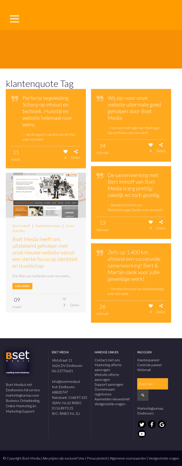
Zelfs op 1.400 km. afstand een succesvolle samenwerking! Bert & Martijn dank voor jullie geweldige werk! (134, 265)
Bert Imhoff (21, 226)
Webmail (144, 370)
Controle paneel (149, 365)
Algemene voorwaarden (128, 458)
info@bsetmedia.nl (66, 381)
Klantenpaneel (148, 360)
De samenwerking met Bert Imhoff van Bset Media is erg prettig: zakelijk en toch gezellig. (134, 185)
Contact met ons (107, 360)
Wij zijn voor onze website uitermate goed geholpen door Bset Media (134, 107)
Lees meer (22, 286)
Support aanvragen (109, 384)
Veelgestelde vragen (110, 404)
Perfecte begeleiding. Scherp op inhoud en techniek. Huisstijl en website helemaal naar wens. (47, 111)
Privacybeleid (97, 458)
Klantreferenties (47, 226)
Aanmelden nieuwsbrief (112, 399)
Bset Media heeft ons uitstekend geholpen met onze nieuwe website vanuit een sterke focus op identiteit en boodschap (45, 252)
